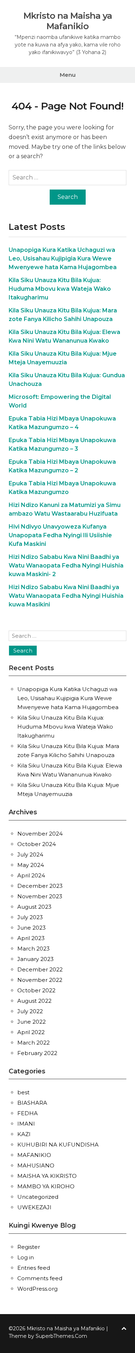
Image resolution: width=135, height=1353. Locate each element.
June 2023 (31, 927)
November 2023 (39, 896)
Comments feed (39, 1278)
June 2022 (31, 1021)
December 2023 (40, 885)
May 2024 (30, 865)
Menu (68, 74)
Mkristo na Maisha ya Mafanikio (67, 21)
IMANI (26, 1123)
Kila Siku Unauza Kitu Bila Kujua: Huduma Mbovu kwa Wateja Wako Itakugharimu (60, 289)
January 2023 (35, 959)
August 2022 (34, 1000)
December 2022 (40, 969)
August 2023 (34, 906)
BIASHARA (32, 1102)
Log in (25, 1257)
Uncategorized (37, 1196)
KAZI (24, 1134)
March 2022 (33, 1042)
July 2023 (30, 917)
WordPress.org (37, 1288)
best (23, 1092)
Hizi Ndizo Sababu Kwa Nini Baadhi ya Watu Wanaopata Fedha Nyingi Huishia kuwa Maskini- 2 (66, 565)
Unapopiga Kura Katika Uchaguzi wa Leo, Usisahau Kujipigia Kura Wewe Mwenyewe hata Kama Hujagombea (63, 258)
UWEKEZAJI (34, 1207)
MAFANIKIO (34, 1155)
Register (28, 1246)
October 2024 (36, 844)
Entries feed (33, 1267)
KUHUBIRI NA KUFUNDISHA (58, 1144)
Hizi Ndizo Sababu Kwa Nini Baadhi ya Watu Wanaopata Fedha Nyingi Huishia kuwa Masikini (66, 596)
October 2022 (36, 990)
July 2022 (30, 1011)
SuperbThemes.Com (61, 1336)
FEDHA (27, 1113)
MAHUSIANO (35, 1165)
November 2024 (40, 833)
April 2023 (31, 938)
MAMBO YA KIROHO (46, 1186)
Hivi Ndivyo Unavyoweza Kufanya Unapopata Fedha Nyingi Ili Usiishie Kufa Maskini (60, 535)
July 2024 (30, 854)
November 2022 (39, 979)
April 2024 (31, 875)
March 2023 (33, 948)
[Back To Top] (123, 1328)
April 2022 (31, 1032)
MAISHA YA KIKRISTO (47, 1175)
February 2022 (37, 1053)
